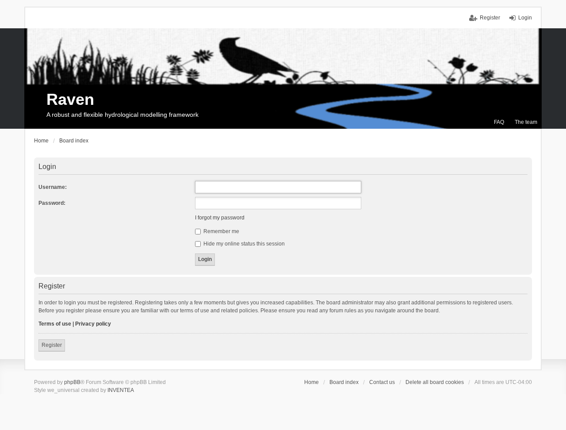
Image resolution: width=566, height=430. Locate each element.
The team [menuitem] (526, 122)
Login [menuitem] (525, 18)
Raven (70, 99)
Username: (52, 187)
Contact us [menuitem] (382, 382)
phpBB (72, 382)
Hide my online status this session (243, 244)
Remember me (220, 231)
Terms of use (54, 324)
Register (52, 345)
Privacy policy (93, 324)
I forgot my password (220, 218)
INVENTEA (120, 390)
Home (311, 382)
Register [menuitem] (490, 18)
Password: (51, 203)
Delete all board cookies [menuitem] (434, 382)
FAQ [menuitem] (499, 122)
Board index (344, 382)
